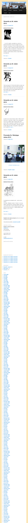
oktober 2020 (6, 371)
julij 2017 (5, 425)
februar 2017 (6, 432)
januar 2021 (6, 367)
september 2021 (7, 356)
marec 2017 (6, 430)
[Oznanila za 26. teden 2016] (14, 34)
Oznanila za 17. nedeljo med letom (11, 260)
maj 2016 (5, 444)
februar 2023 (6, 332)
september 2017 (7, 422)
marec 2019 (6, 397)
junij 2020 (5, 376)
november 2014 (7, 469)
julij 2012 (5, 507)
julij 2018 (5, 408)
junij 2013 (5, 492)
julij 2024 (5, 309)
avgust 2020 (6, 374)
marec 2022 (6, 347)
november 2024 (7, 303)
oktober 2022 (6, 338)
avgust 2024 (6, 307)
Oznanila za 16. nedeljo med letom (11, 262)
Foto (9, 12)
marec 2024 (6, 314)
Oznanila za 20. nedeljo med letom (11, 256)
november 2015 (7, 452)
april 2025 (5, 296)
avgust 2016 (6, 440)
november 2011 (7, 517)
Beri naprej (6, 55)
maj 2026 (5, 278)
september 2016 (7, 438)
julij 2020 (5, 375)
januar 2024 (6, 317)
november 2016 (7, 436)
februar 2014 (6, 481)
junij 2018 (5, 409)
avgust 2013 (6, 490)
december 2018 (7, 401)
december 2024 (7, 302)
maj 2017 (5, 427)
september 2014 (7, 472)
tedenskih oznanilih (16, 222)
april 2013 (5, 495)
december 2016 (7, 434)
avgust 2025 (6, 291)
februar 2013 (6, 498)
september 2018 (7, 405)
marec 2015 (6, 463)
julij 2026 (5, 276)
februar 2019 (6, 398)
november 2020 (7, 369)
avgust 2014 (6, 473)
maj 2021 (5, 361)
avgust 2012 (6, 506)
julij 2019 (5, 391)
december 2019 (7, 385)
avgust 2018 (6, 407)
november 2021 (7, 353)
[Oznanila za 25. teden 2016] (14, 77)
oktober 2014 (6, 470)
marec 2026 (6, 281)
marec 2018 (6, 414)
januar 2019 (6, 400)
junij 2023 (5, 327)
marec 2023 (6, 331)
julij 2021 (5, 358)
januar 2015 (6, 466)
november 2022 (7, 336)
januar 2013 (6, 499)
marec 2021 (6, 364)
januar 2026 (6, 284)
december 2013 (7, 484)
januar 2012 (6, 514)
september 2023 (7, 322)
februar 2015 (6, 465)
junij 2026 (5, 277)
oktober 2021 (6, 354)
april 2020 (5, 379)
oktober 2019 (6, 387)
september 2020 (7, 372)
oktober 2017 (6, 420)
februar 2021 (6, 365)
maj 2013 (5, 494)
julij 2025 (5, 292)
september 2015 (7, 455)
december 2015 (7, 451)
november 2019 (7, 386)
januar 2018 (6, 416)
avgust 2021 (6, 357)
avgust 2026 (6, 274)
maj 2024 (5, 311)
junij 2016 (5, 443)
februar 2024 (6, 316)
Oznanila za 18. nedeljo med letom (11, 259)
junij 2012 (5, 509)
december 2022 (7, 335)
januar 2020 (6, 383)
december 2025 (7, 285)
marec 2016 (6, 447)
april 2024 (5, 313)
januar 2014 (6, 483)
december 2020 (7, 368)
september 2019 (7, 389)
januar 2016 (6, 450)
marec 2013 (6, 496)
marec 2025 (6, 298)
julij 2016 (5, 441)
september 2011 (7, 520)
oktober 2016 (6, 437)
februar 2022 (6, 349)
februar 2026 (6, 282)
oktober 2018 (6, 404)
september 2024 (7, 306)
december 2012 (7, 501)
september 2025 (7, 289)
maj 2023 (5, 328)
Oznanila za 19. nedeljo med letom (11, 258)
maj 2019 (5, 394)
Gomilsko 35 (6, 228)
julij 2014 (5, 474)
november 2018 (7, 403)
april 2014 (5, 478)
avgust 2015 (6, 456)
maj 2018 (5, 411)
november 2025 (7, 287)
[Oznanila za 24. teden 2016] (14, 111)
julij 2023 (5, 325)
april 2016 (5, 445)
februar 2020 (6, 382)
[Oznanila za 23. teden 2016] (14, 190)
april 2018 (5, 412)
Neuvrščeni (6, 268)
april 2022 (5, 346)
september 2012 (7, 505)
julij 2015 (5, 458)
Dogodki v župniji (11, 169)
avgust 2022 (6, 340)
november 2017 (7, 419)
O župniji (9, 10)
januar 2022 (6, 350)
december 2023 (7, 318)
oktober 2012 (6, 503)
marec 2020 (6, 380)
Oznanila (9, 58)
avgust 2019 (6, 390)
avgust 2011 (6, 521)
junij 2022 (5, 343)
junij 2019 (5, 393)
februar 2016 (6, 448)
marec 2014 (6, 480)
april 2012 (5, 512)
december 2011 (7, 516)
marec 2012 (6, 513)
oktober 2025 (6, 288)
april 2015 (5, 462)
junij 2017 (5, 426)
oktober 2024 (6, 304)
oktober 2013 (6, 487)
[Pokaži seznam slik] (14, 165)
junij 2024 (5, 310)
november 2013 (7, 485)
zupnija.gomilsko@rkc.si (8, 238)
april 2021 (5, 363)
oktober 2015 (6, 454)
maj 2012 (5, 510)
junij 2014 (5, 476)
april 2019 (5, 396)
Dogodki (5, 12)
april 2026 (5, 280)
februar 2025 (6, 299)
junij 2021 (5, 360)
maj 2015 (5, 461)
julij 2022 (5, 342)
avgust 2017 (6, 423)
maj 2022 (5, 345)
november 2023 (7, 320)
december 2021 (7, 351)
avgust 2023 (6, 324)
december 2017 (7, 418)
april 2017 (5, 429)
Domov (5, 10)
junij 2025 (5, 293)
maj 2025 (5, 295)
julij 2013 (5, 491)
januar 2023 (6, 333)
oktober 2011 (6, 519)
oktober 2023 (6, 321)
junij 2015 (5, 459)
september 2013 (7, 488)
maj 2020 (5, 378)
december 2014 (7, 467)
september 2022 (7, 339)
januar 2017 (6, 433)
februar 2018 (6, 415)
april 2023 (5, 329)
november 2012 (7, 502)
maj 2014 (5, 477)
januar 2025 (6, 300)
